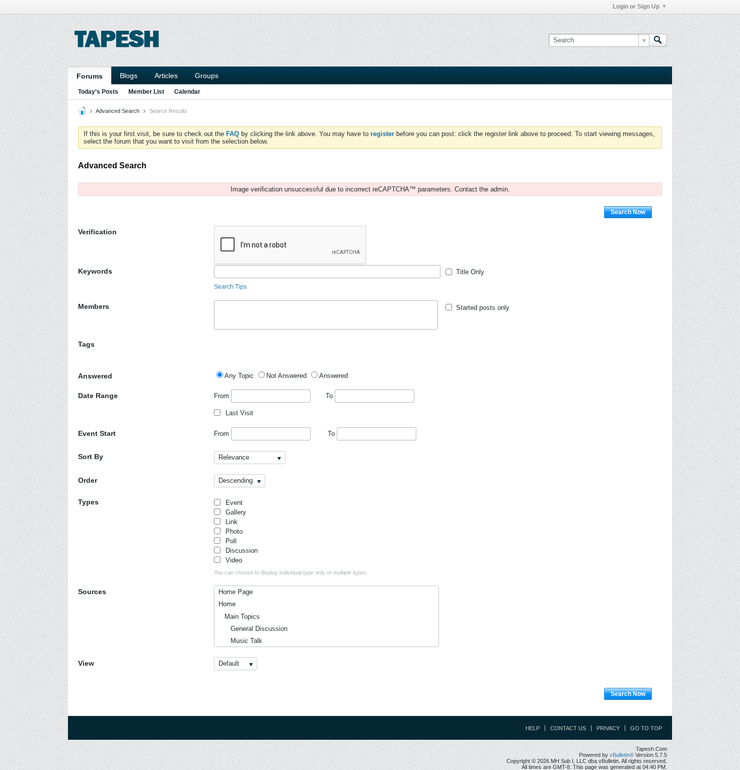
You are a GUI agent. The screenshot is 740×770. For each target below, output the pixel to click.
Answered (95, 376)
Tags (86, 344)
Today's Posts (98, 91)
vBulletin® (622, 755)
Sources (92, 592)
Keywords (95, 271)
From (222, 396)
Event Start (97, 433)
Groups (206, 76)
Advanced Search (117, 111)
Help (533, 728)
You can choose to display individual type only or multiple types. (291, 572)
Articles (166, 76)
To (330, 396)
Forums (90, 76)
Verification (97, 232)
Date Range (98, 396)
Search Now (628, 212)
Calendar (187, 91)
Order (87, 480)
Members (93, 306)
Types (88, 502)
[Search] (658, 40)
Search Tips (230, 286)
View (86, 663)
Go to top (646, 728)
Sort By (90, 457)
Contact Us (568, 728)
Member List (146, 91)
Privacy (608, 728)
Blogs (128, 76)
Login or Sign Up (636, 6)
